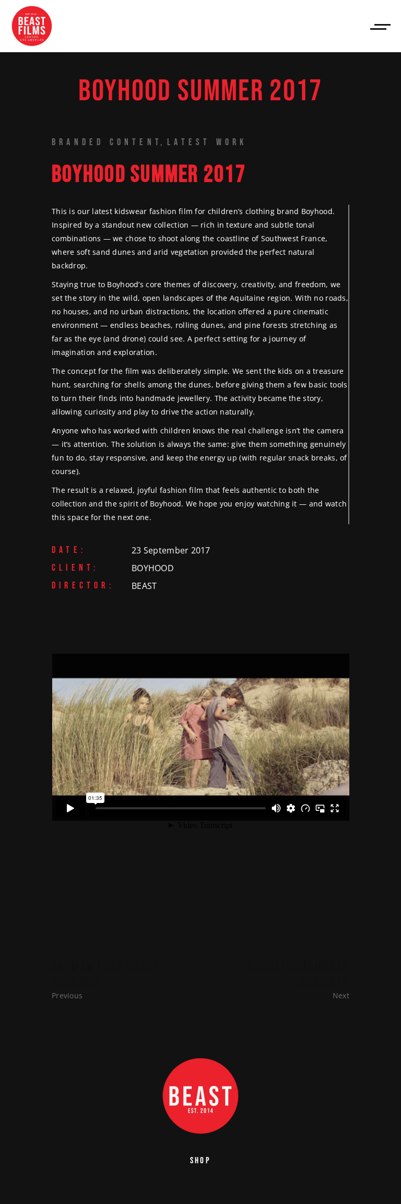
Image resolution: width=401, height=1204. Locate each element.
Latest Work (207, 142)
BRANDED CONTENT (107, 142)
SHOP (200, 1160)
